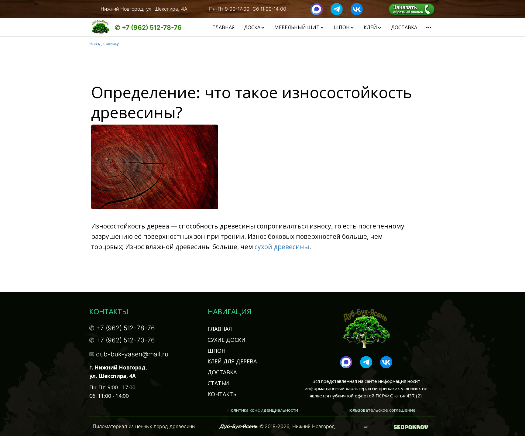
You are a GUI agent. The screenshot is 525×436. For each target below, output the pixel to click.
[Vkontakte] (357, 8)
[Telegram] (337, 8)
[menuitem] (223, 27)
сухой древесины (283, 246)
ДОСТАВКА (404, 27)
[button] (254, 27)
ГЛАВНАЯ (223, 27)
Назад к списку (104, 43)
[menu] (312, 27)
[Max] (317, 8)
